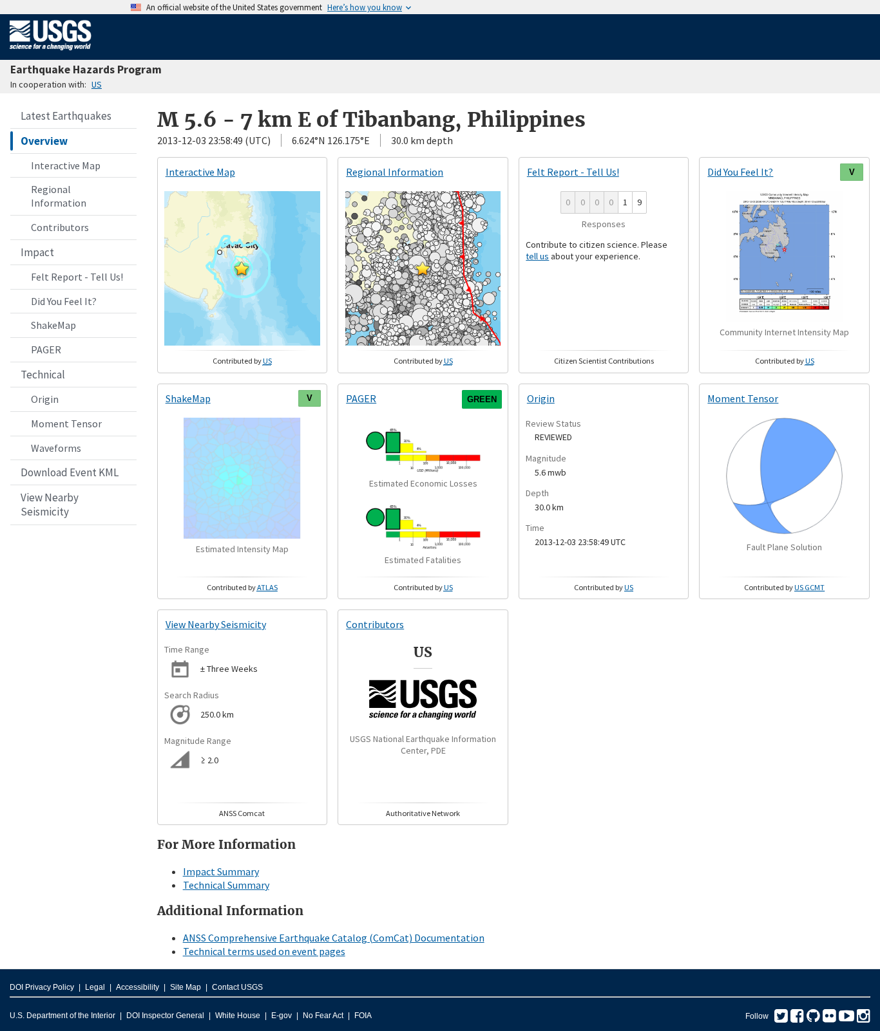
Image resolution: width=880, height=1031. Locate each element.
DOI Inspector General (165, 1015)
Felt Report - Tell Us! (77, 276)
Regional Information (58, 196)
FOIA (363, 1015)
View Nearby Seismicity (50, 504)
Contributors (60, 227)
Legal (95, 987)
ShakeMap (53, 325)
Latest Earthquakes (66, 116)
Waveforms (56, 447)
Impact (37, 252)
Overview (44, 141)
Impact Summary (221, 871)
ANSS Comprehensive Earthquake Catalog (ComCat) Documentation (333, 937)
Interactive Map (65, 165)
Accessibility (137, 987)
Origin (45, 399)
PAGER (46, 349)
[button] (241, 268)
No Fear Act (323, 1015)
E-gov (281, 1015)
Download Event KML (70, 472)
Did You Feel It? (64, 301)
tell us (537, 256)
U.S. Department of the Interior (62, 1015)
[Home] (50, 52)
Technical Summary (226, 884)
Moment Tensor (66, 423)
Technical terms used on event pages (264, 951)
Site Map (185, 987)
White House (237, 1015)
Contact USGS (237, 987)
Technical (43, 374)
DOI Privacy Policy (42, 987)
